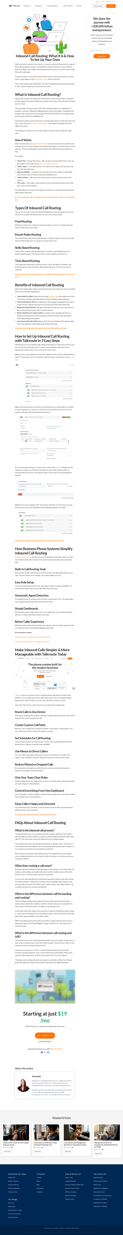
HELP (102, 1)
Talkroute (18, 695)
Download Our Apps (17, 1174)
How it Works (68, 6)
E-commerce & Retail (100, 1199)
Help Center (69, 1177)
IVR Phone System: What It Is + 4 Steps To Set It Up (32, 642)
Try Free (111, 6)
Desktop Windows (14, 1188)
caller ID (58, 467)
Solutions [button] (38, 6)
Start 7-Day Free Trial (45, 1035)
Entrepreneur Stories (15, 1210)
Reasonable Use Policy (51, 1228)
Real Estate (97, 1184)
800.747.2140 (56, 1049)
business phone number (40, 144)
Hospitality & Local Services (102, 1195)
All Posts (11, 1203)
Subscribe (102, 56)
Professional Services (100, 1181)
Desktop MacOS (13, 1184)
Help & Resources (73, 1174)
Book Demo (98, 6)
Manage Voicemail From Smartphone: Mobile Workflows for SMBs (106, 1145)
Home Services (98, 1177)
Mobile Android (13, 1181)
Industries (40, 1188)
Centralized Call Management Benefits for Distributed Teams (75, 1144)
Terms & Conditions (72, 1228)
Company (41, 1174)
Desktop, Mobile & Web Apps (74, 1184)
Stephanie (8, 1147)
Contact (39, 1177)
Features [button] (27, 6)
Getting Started (70, 1181)
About (39, 1181)
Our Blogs (12, 1199)
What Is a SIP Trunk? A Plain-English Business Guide (16, 1144)
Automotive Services (100, 1202)
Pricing (78, 6)
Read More (7, 1151)
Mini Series (11, 1206)
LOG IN (114, 1)
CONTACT (108, 1)
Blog (38, 1184)
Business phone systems (23, 557)
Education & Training (100, 1206)
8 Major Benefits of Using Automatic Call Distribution (33, 637)
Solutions (40, 1192)
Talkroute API (69, 1199)
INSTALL (97, 1)
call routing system (41, 79)
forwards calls (53, 296)
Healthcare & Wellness (100, 1188)
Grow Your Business (14, 1213)
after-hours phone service (48, 164)
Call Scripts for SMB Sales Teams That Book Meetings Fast (45, 1144)
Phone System (13, 1217)
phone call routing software (39, 123)
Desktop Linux (13, 1192)
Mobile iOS (11, 1177)
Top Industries (99, 1174)
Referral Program (70, 1195)
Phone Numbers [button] (52, 6)
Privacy (62, 1228)
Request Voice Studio (72, 1188)
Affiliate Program (70, 1192)
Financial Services (99, 1192)
